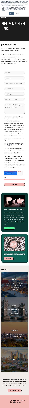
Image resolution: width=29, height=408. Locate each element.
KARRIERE (8, 258)
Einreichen (9, 228)
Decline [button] (17, 13)
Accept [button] (11, 13)
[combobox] (14, 94)
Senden (14, 184)
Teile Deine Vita (14, 390)
